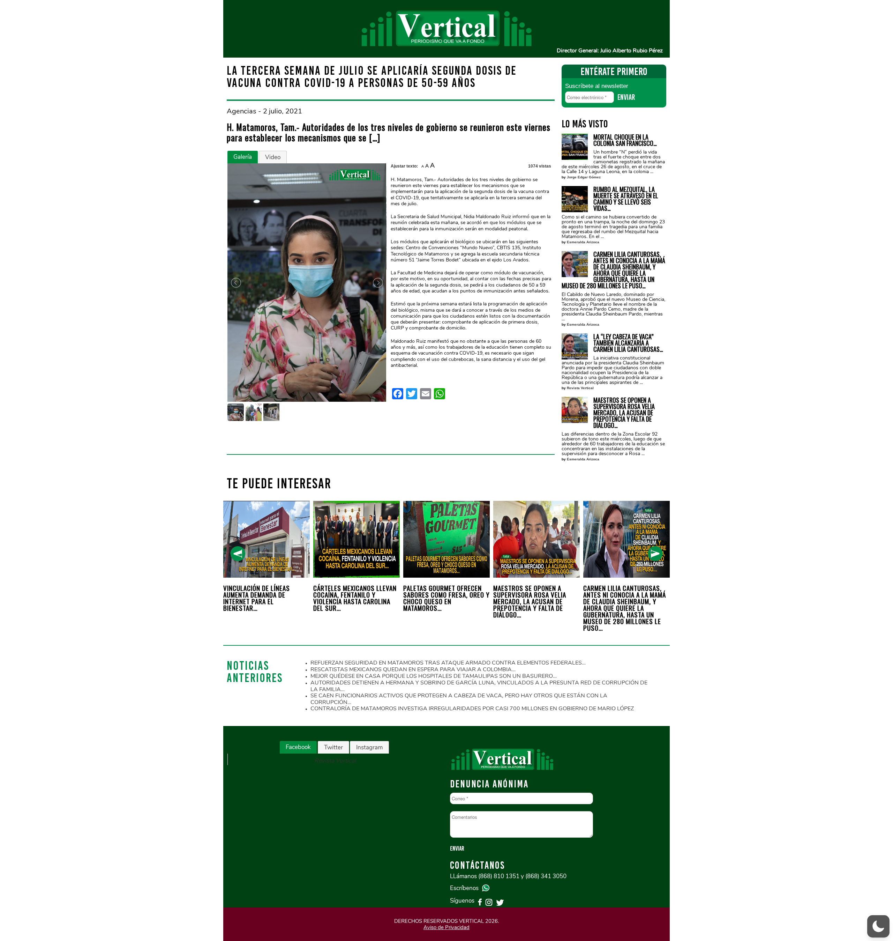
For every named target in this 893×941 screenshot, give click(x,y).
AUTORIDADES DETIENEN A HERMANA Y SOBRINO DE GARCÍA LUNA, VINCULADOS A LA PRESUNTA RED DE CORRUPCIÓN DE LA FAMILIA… (478, 686)
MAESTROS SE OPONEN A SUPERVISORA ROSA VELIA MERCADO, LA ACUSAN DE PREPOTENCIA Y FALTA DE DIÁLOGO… (624, 412)
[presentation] (237, 553)
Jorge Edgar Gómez (584, 177)
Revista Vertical (580, 388)
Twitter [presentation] (333, 747)
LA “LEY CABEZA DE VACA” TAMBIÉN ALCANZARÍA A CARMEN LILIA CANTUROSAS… (628, 342)
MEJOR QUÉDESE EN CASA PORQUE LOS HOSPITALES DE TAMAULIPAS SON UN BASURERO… (433, 676)
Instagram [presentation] (369, 747)
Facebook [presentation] (298, 747)
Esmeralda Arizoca (583, 242)
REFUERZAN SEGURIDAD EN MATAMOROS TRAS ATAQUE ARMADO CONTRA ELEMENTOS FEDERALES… (448, 663)
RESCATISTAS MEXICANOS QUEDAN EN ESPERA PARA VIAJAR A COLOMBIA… (413, 669)
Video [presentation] (272, 157)
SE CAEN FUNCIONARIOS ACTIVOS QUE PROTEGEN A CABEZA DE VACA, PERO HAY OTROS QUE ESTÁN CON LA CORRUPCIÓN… (458, 699)
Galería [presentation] (242, 157)
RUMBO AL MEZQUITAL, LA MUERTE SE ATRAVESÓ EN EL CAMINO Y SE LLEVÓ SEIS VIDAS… (625, 198)
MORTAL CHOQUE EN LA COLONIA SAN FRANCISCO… (625, 140)
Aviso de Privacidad (446, 927)
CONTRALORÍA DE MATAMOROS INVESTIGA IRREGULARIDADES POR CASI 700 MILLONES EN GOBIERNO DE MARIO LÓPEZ (472, 708)
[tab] (242, 157)
